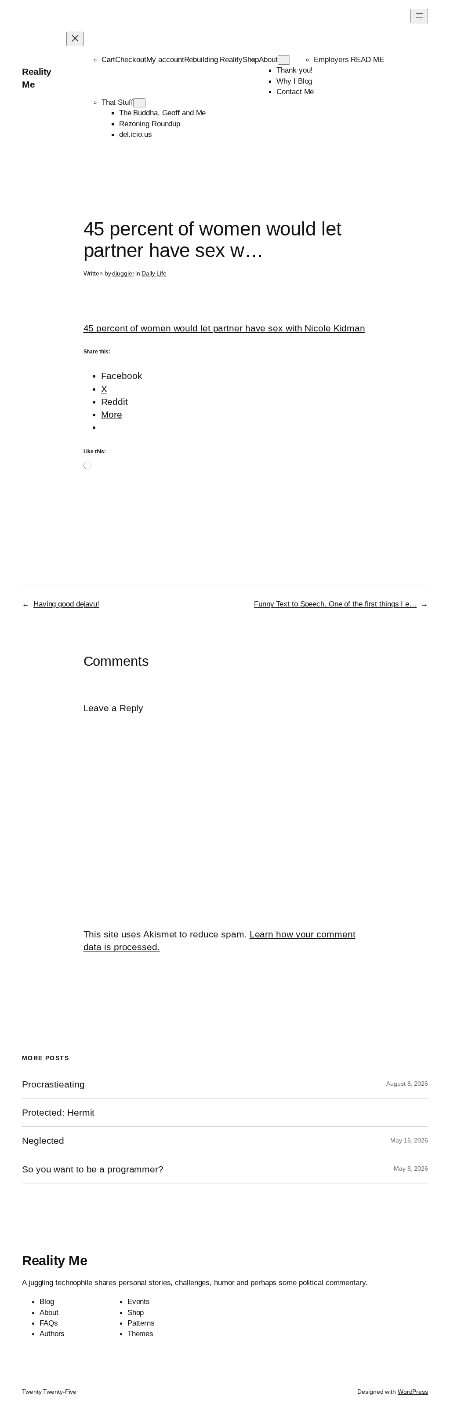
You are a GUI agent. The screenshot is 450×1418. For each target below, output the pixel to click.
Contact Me (295, 91)
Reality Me (54, 1260)
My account (165, 59)
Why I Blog (294, 81)
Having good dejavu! (66, 603)
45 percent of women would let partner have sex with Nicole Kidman (224, 328)
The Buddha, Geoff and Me (162, 112)
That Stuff (117, 102)
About (268, 59)
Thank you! (294, 70)
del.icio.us (135, 134)
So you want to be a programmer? (92, 1169)
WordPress (413, 1391)
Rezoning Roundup (149, 123)
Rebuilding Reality (213, 59)
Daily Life (154, 273)
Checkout (130, 59)
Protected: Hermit (58, 1112)
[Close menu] (75, 39)
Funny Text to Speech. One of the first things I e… (335, 603)
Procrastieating (53, 1084)
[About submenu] (284, 60)
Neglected (43, 1140)
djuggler (123, 273)
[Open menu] (419, 16)
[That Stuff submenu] (139, 102)
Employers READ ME (349, 59)
